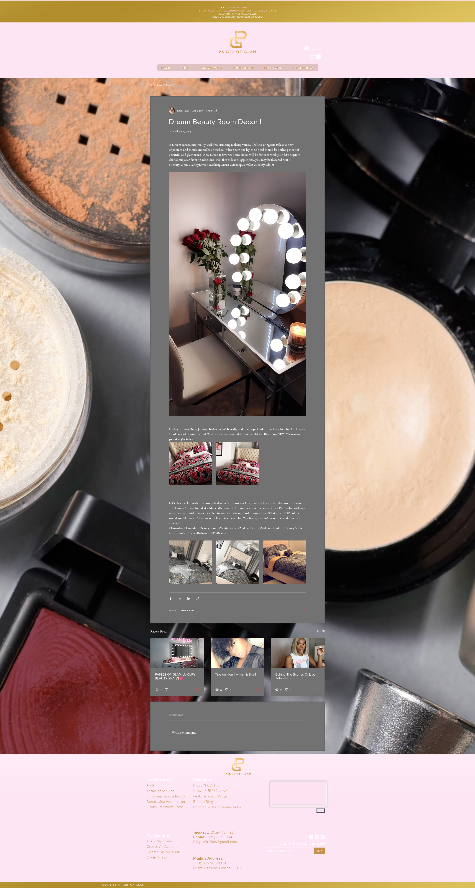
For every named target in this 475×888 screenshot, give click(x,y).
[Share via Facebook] (170, 598)
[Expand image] (190, 463)
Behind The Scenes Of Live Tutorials (295, 676)
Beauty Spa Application (166, 801)
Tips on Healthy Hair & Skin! (235, 674)
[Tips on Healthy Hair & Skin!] (237, 653)
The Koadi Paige (162, 85)
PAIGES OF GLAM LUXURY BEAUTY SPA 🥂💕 (175, 676)
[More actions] (304, 110)
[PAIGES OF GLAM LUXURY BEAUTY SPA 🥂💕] (177, 653)
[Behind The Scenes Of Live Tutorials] (298, 653)
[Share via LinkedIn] (189, 598)
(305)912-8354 (219, 836)
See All (321, 631)
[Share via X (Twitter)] (179, 598)
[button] (316, 57)
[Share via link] (198, 598)
